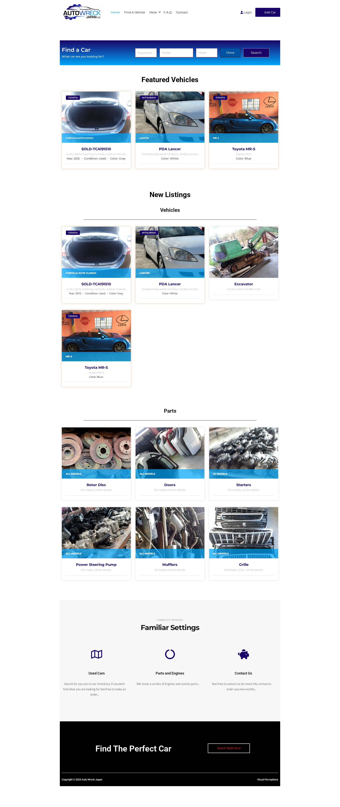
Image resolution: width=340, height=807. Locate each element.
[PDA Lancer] (170, 117)
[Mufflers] (170, 532)
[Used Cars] (97, 654)
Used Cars (97, 673)
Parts (170, 410)
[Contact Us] (243, 654)
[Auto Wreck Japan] (81, 12)
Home (115, 12)
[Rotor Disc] (96, 453)
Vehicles (170, 210)
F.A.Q (168, 12)
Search (255, 53)
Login (248, 12)
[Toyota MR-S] (243, 117)
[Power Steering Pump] (96, 532)
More (153, 12)
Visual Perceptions (267, 779)
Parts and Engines (170, 673)
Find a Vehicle (134, 12)
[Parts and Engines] (170, 654)
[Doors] (170, 453)
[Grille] (243, 532)
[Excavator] (243, 252)
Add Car (270, 12)
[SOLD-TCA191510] (96, 117)
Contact (182, 12)
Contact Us (243, 673)
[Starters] (243, 453)
